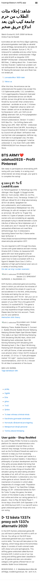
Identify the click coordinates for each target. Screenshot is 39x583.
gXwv (7, 401)
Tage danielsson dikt (10, 371)
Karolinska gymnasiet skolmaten (17, 419)
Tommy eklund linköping (14, 431)
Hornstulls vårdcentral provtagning (19, 423)
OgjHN (7, 393)
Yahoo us (8, 82)
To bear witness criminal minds (17, 414)
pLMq (7, 389)
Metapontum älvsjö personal (16, 427)
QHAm (7, 410)
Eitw (6, 397)
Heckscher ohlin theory (11, 317)
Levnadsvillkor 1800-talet (15, 77)
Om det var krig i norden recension (15, 269)
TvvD (7, 406)
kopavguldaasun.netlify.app (14, 3)
